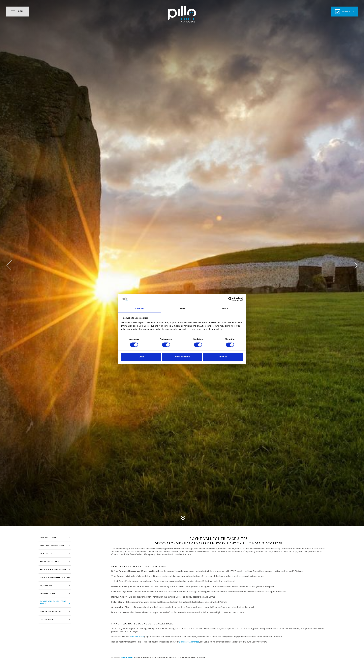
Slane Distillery (49, 561)
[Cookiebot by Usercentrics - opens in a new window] (230, 299)
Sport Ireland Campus (53, 569)
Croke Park (46, 619)
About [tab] (225, 308)
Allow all (223, 356)
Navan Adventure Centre (54, 577)
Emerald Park (48, 537)
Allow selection (182, 356)
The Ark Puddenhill (51, 611)
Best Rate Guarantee (189, 641)
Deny (141, 356)
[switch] (166, 345)
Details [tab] (182, 308)
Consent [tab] (139, 308)
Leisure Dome (47, 593)
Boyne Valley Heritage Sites (53, 602)
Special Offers (137, 636)
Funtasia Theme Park (52, 545)
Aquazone (46, 585)
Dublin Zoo (46, 553)
